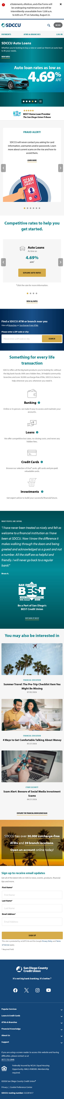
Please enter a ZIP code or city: (15, 331)
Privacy (4, 1087)
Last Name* (7, 900)
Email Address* (9, 914)
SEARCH (52, 338)
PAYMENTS (6, 34)
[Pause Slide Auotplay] (40, 100)
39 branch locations (39, 843)
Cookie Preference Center (21, 1087)
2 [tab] (26, 101)
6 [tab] (39, 208)
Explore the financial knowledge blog (32, 813)
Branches (12, 325)
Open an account (22, 850)
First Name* (7, 887)
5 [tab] (35, 101)
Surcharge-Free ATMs (28, 325)
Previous (3, 168)
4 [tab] (32, 101)
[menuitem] (32, 1009)
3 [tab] (29, 101)
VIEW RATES (5, 56)
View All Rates (32, 301)
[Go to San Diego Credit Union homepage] (32, 969)
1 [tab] (23, 101)
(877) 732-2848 (7, 1059)
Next (60, 168)
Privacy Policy (47, 941)
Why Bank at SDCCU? (32, 618)
